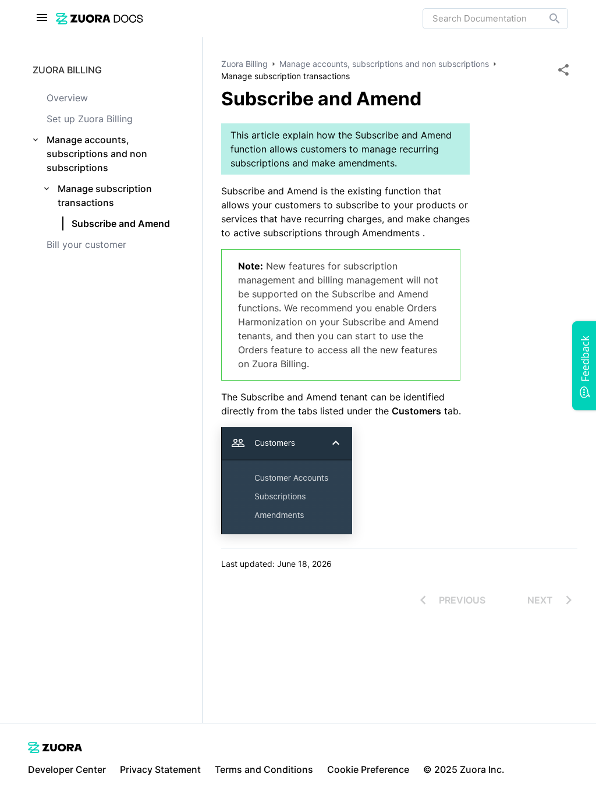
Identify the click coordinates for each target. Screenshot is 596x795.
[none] (563, 70)
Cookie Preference (368, 769)
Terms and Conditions (264, 769)
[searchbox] (547, 18)
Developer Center (67, 769)
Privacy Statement (160, 769)
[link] (239, 18)
